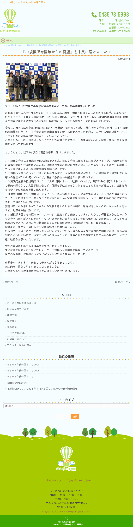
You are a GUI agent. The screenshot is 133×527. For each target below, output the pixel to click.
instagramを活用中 (17, 382)
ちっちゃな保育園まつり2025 (23, 370)
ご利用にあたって (16, 339)
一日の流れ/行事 (16, 333)
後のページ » (122, 282)
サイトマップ (54, 480)
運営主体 (12, 315)
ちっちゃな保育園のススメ (21, 303)
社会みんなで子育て (18, 309)
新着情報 (30, 45)
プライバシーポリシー (78, 480)
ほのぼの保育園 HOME (13, 45)
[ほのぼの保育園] (10, 32)
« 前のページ (10, 282)
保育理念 (12, 321)
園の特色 (12, 327)
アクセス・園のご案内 (19, 345)
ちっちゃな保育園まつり (20, 376)
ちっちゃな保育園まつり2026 (23, 364)
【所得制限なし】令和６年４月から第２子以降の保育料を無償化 (42, 388)
